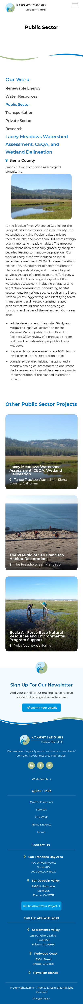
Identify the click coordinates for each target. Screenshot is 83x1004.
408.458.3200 (48, 918)
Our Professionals (41, 802)
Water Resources (21, 96)
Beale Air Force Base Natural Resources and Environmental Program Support (37, 636)
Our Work (17, 79)
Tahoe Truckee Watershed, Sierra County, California (38, 481)
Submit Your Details (43, 707)
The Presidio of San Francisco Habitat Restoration (36, 557)
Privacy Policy (41, 998)
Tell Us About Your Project (40, 906)
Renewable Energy (22, 88)
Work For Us (40, 779)
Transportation (19, 112)
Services (41, 809)
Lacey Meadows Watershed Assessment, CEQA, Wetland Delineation (35, 470)
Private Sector (18, 121)
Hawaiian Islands (45, 973)
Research (14, 129)
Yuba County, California (32, 645)
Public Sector (41, 27)
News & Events (41, 824)
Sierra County (22, 160)
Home (41, 832)
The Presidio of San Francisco (37, 564)
